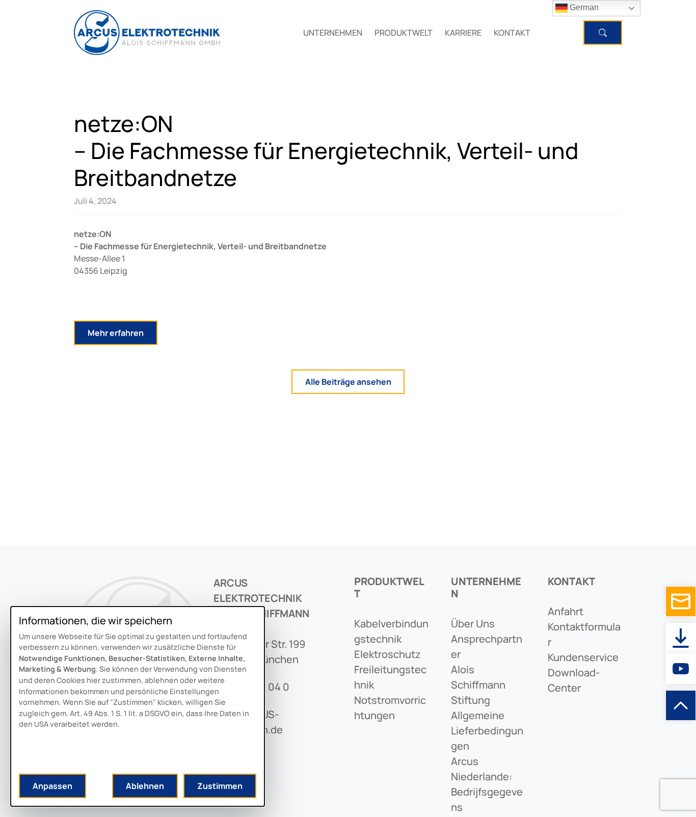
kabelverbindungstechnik (391, 631)
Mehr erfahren (116, 332)
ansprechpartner (486, 646)
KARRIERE (463, 32)
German (583, 7)
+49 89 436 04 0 (251, 687)
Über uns (473, 623)
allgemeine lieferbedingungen (487, 730)
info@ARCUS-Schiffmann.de (248, 721)
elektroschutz (387, 654)
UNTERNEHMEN (332, 32)
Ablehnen (145, 786)
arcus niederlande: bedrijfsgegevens (487, 784)
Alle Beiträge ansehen (348, 381)
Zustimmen (220, 786)
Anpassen (52, 786)
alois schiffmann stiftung (478, 685)
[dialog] (137, 706)
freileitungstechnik (390, 677)
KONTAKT (512, 32)
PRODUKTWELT (403, 32)
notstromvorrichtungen (390, 707)
